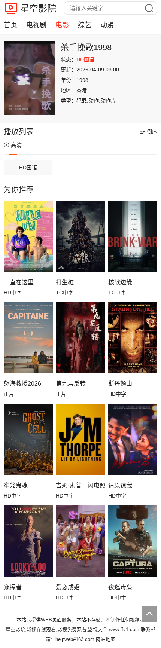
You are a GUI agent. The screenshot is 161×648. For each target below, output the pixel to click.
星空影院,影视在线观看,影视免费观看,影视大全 (56, 629)
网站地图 (105, 639)
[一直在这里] (28, 236)
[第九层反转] (80, 337)
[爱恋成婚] (80, 541)
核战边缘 (120, 282)
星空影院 (38, 8)
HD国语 (28, 168)
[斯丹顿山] (132, 337)
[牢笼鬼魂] (28, 439)
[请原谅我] (132, 439)
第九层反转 (71, 383)
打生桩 (65, 282)
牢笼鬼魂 (16, 485)
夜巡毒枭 (120, 587)
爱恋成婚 (68, 587)
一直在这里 (19, 282)
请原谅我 (120, 485)
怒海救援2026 (22, 383)
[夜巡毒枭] (132, 541)
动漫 (107, 25)
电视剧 (36, 25)
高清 (16, 145)
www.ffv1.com (124, 629)
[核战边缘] (132, 236)
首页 (10, 25)
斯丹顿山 (120, 383)
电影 (62, 25)
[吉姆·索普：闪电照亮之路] (80, 439)
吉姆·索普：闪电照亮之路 (80, 485)
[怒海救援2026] (28, 337)
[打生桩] (80, 236)
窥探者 (13, 587)
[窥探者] (28, 541)
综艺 (84, 25)
